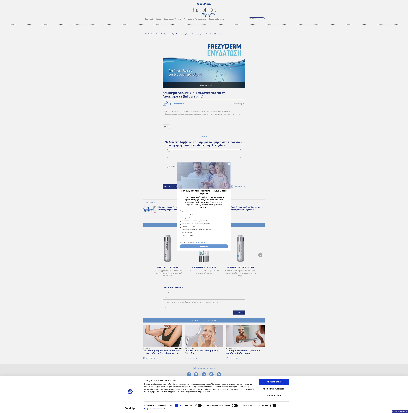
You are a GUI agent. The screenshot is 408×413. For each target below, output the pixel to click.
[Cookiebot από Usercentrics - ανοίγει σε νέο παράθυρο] (130, 408)
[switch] (199, 405)
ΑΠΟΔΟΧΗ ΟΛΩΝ (274, 382)
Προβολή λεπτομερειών (153, 409)
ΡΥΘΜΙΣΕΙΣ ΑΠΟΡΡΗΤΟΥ (400, 411)
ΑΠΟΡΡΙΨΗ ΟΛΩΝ (274, 396)
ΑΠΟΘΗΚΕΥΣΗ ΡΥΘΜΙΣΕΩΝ (274, 389)
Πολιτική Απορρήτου (199, 242)
